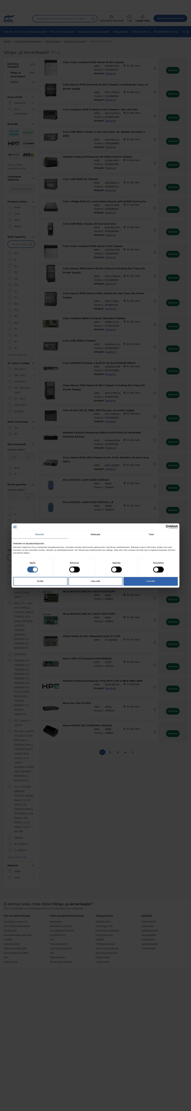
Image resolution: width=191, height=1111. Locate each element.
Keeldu (40, 581)
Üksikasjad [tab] (95, 534)
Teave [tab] (151, 534)
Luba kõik (150, 581)
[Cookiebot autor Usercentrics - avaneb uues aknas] (161, 527)
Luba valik (95, 581)
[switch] (74, 569)
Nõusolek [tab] (39, 534)
